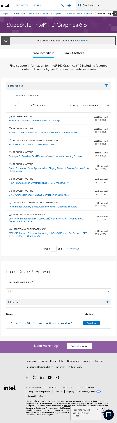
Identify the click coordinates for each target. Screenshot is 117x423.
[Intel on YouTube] (49, 378)
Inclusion (60, 367)
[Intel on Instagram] (57, 378)
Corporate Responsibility (39, 367)
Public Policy (75, 367)
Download (91, 323)
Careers (99, 361)
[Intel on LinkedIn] (42, 378)
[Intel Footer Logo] (10, 387)
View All (74, 248)
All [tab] (15, 105)
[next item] (115, 13)
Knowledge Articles (43, 52)
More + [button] (37, 5)
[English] (69, 5)
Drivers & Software (74, 52)
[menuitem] (33, 13)
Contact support (80, 346)
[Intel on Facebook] (27, 378)
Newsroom (73, 361)
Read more (83, 40)
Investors (87, 361)
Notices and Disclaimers (35, 408)
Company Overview (36, 361)
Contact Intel (57, 361)
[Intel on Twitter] (34, 378)
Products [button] (22, 5)
